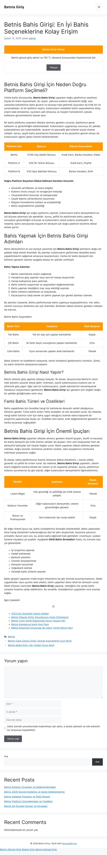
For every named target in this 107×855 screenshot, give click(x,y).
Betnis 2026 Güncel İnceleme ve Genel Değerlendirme (34, 791)
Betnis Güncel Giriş (10, 849)
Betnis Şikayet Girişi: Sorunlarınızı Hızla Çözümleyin (40, 617)
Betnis (11, 636)
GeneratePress (69, 843)
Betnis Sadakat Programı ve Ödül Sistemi (27, 796)
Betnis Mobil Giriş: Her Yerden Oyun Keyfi (31, 645)
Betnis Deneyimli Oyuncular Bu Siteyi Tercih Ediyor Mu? (42, 627)
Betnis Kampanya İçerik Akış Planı (30, 624)
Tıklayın (53, 67)
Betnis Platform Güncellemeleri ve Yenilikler (28, 801)
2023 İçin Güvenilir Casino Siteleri (30, 613)
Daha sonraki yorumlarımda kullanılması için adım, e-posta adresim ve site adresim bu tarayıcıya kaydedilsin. (53, 728)
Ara (6, 756)
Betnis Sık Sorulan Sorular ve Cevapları (26, 806)
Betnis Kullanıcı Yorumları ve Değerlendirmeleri (30, 787)
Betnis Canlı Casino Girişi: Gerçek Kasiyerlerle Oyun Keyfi (40, 641)
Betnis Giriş (14, 7)
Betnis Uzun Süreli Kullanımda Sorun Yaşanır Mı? (38, 620)
